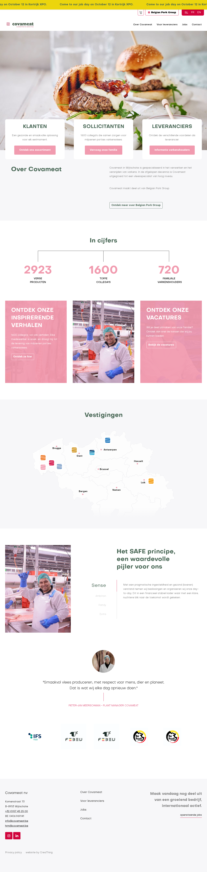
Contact (197, 25)
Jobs (184, 25)
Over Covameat (142, 25)
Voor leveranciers (167, 25)
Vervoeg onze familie (103, 150)
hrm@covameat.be (16, 826)
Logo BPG (162, 12)
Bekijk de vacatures (161, 345)
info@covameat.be (16, 821)
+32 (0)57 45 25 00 (16, 811)
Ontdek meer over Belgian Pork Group (136, 205)
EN (199, 12)
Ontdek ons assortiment (35, 150)
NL (186, 12)
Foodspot (141, 12)
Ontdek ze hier (22, 357)
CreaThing (46, 852)
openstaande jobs (191, 815)
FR (192, 12)
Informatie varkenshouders (172, 150)
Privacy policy (13, 852)
